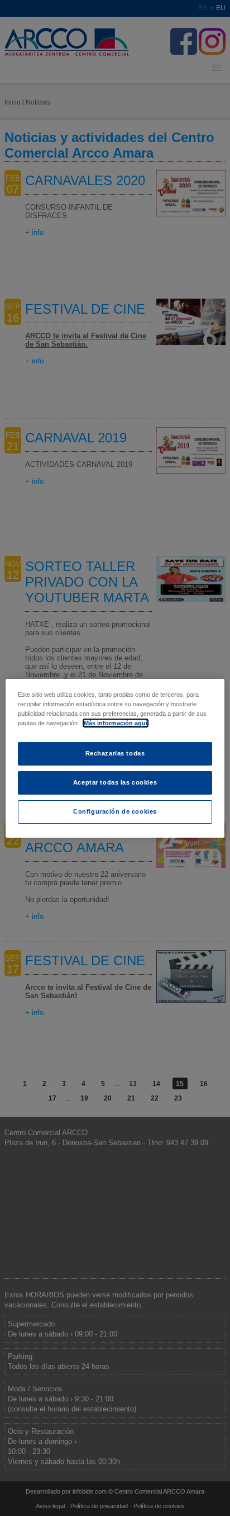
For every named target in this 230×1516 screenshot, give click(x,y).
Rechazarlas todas (115, 753)
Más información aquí (115, 723)
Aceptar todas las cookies (115, 782)
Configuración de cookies (115, 811)
